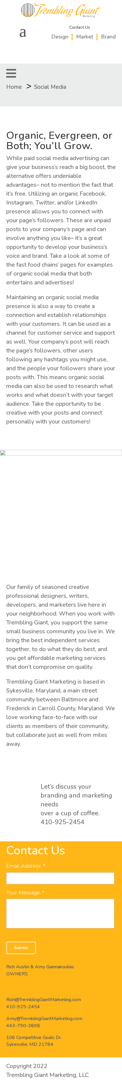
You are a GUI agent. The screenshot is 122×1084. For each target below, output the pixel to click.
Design (59, 36)
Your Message (25, 892)
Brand (108, 36)
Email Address (25, 866)
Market (84, 36)
